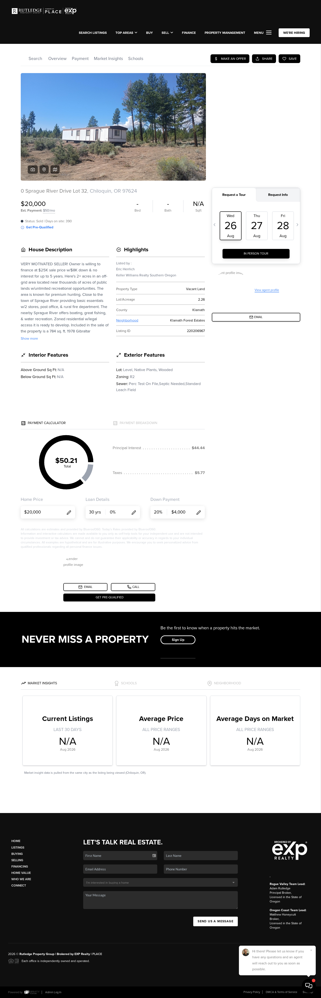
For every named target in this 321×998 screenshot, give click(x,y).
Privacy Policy (251, 992)
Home (15, 841)
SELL (165, 33)
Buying (17, 854)
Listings (17, 847)
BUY (149, 33)
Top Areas (124, 33)
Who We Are (21, 879)
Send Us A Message (215, 921)
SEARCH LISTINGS (93, 33)
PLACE (97, 954)
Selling (17, 860)
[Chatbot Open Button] (309, 986)
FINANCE (189, 33)
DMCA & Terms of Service (281, 992)
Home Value (21, 873)
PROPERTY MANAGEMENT (225, 33)
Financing (19, 866)
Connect (18, 885)
